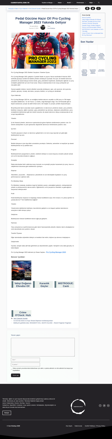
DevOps (22, 403)
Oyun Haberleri (23, 8)
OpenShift (13, 405)
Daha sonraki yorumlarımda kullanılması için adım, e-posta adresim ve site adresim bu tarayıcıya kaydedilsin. (43, 369)
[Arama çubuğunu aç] (99, 2)
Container (19, 405)
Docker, (17, 403)
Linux (24, 405)
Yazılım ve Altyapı (47, 2)
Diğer (91, 2)
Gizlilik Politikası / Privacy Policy (94, 426)
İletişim (6, 413)
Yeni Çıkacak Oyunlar (35, 8)
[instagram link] (100, 405)
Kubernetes (10, 403)
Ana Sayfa (69, 426)
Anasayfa (11, 8)
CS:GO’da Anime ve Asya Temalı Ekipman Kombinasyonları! (33, 321)
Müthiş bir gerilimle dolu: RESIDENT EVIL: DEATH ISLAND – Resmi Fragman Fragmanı (42, 323)
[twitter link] (104, 405)
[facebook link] (108, 405)
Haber (60, 2)
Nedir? (69, 2)
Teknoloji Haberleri (30, 401)
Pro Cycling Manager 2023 (56, 252)
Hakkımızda (78, 426)
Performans (80, 2)
